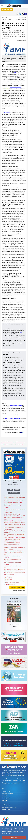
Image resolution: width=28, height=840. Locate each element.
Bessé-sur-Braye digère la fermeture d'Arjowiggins (14, 522)
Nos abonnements (6, 791)
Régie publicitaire (6, 809)
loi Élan (5, 91)
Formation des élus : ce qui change (11, 582)
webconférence (6, 112)
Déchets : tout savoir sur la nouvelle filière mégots (14, 537)
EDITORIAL (17, 489)
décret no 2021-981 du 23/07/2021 (12, 418)
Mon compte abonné (6, 798)
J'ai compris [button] (14, 837)
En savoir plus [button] (9, 833)
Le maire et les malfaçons (9, 584)
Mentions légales (6, 804)
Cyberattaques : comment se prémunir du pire (13, 500)
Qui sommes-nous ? (6, 788)
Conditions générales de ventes (9, 807)
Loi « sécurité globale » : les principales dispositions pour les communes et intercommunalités (12, 544)
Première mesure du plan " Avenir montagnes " (13, 550)
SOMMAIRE (10, 489)
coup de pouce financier (16, 405)
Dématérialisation (20, 444)
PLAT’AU (21, 332)
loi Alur (16, 72)
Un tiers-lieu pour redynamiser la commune (13, 520)
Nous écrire (4, 800)
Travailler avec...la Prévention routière (12, 539)
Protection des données (7, 793)
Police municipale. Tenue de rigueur (11, 540)
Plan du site (4, 795)
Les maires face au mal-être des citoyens (12, 514)
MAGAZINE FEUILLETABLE (13, 492)
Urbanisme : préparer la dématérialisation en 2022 (14, 515)
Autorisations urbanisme (7, 444)
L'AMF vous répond (8, 512)
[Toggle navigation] (2, 5)
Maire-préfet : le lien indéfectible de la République (14, 581)
